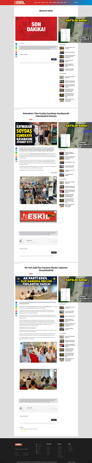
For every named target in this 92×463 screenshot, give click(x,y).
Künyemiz (39, 452)
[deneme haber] (36, 28)
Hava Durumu (60, 446)
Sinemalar (59, 453)
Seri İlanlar (59, 454)
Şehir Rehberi (60, 455)
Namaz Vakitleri (60, 448)
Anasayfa (16, 6)
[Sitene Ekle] (28, 449)
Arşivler (38, 450)
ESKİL (47, 2)
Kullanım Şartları (26, 452)
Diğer (65, 2)
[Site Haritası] (26, 449)
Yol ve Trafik (60, 447)
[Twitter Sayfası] (17, 449)
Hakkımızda (16, 452)
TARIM (35, 2)
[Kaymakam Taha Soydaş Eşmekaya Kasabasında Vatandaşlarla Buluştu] (36, 133)
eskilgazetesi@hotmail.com (31, 242)
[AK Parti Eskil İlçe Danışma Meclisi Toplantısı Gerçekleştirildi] (36, 287)
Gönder (54, 59)
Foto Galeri (39, 444)
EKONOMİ (54, 2)
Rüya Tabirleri (71, 449)
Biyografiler (71, 448)
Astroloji (70, 451)
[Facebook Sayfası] (15, 449)
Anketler (70, 447)
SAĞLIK (58, 2)
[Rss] (24, 449)
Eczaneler (59, 449)
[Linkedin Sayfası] (22, 449)
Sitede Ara (70, 446)
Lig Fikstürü (59, 451)
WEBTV (39, 2)
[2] (38, 216)
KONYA (50, 2)
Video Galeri (39, 446)
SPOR (62, 2)
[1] (38, 190)
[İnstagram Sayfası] (19, 449)
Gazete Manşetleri (61, 456)
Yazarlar (38, 448)
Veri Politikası (17, 455)
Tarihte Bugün (60, 452)
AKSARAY (43, 2)
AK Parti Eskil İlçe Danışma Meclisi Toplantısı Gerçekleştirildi (69, 100)
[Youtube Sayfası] (20, 449)
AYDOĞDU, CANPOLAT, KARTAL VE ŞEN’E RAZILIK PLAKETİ (69, 65)
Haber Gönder (25, 455)
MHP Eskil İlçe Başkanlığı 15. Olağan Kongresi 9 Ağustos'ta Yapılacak (70, 85)
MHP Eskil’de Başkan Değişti (70, 52)
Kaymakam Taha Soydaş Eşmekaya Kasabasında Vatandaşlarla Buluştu (69, 90)
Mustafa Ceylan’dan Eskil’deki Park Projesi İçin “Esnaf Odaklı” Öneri (70, 56)
